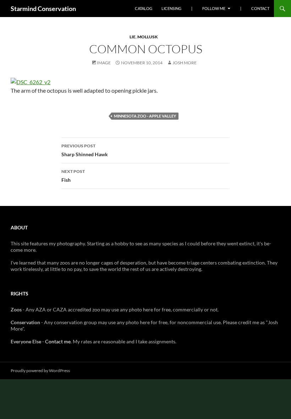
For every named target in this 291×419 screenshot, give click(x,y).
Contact (260, 8)
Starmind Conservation (43, 8)
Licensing (171, 8)
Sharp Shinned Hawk (84, 150)
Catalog (143, 8)
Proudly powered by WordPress (40, 370)
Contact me (58, 341)
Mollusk (147, 36)
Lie (133, 36)
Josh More (184, 62)
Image (104, 62)
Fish (73, 176)
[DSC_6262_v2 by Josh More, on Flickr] (30, 81)
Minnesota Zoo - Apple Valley (145, 116)
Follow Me (213, 8)
